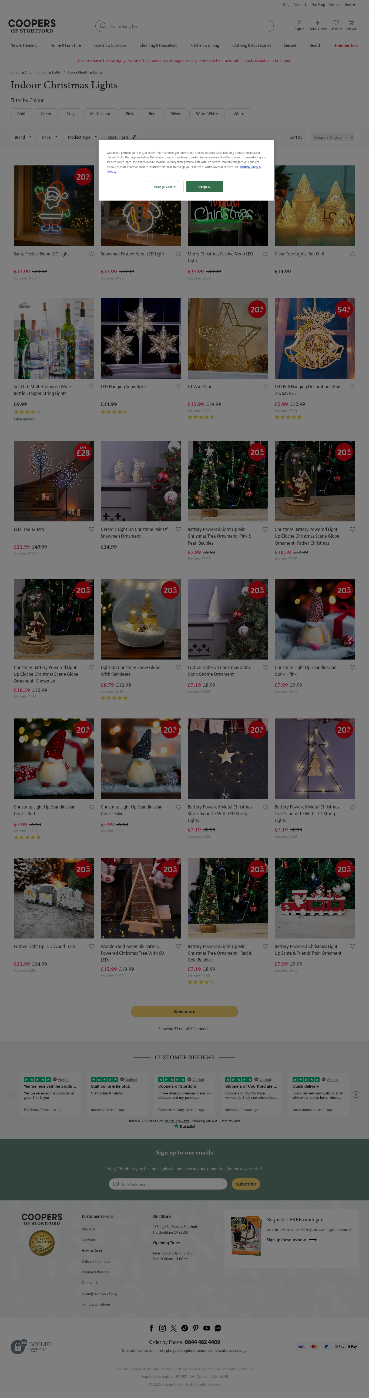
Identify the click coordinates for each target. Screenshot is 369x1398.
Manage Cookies (165, 186)
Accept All (205, 186)
